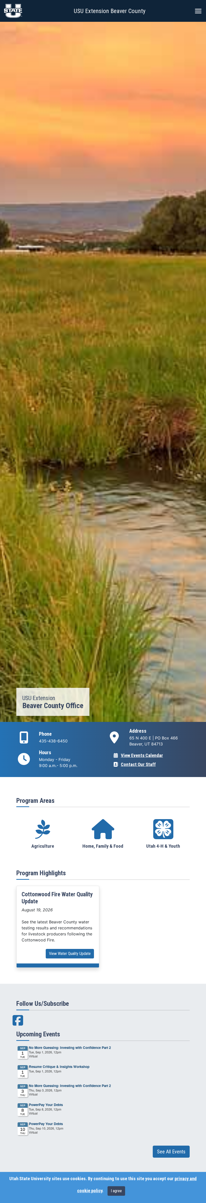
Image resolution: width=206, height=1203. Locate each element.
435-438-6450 (53, 740)
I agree (116, 1190)
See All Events (171, 1152)
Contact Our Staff (138, 764)
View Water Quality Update (70, 953)
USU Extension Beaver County (109, 11)
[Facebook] (18, 1023)
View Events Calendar (142, 755)
